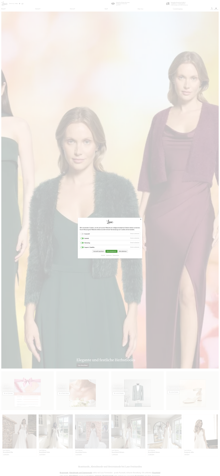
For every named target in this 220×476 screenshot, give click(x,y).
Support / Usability (89, 247)
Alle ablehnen (123, 251)
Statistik (86, 238)
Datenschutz (116, 255)
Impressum (109, 255)
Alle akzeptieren (111, 251)
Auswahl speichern (98, 251)
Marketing (87, 243)
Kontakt (103, 255)
